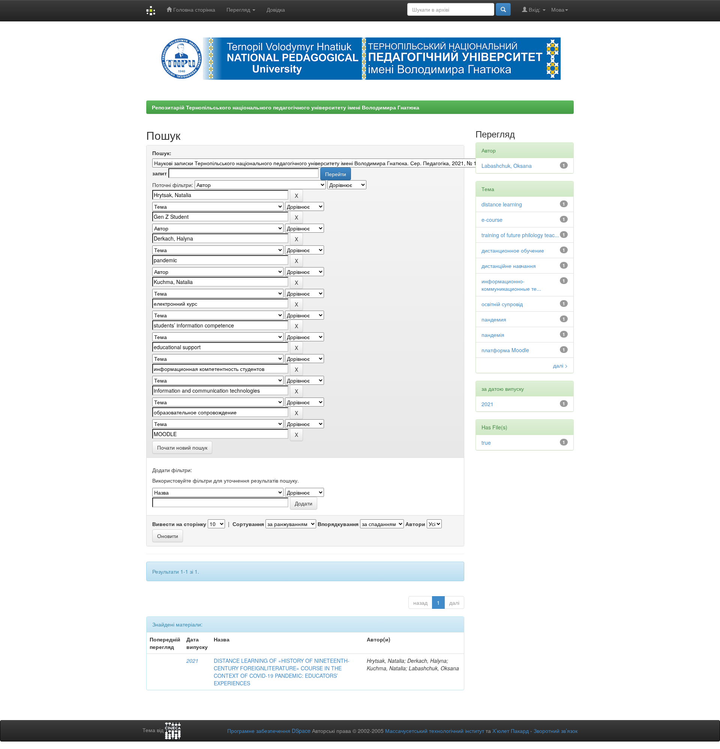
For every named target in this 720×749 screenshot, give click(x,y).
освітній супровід (502, 304)
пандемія (493, 334)
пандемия (494, 319)
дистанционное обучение (513, 250)
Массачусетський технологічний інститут (434, 730)
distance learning (502, 204)
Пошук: (161, 153)
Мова (557, 9)
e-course (492, 219)
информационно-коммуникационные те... (511, 284)
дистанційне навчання (509, 265)
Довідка (276, 9)
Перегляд (239, 9)
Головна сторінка (193, 9)
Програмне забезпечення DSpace (268, 730)
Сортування (248, 524)
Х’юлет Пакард (510, 730)
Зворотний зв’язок (556, 730)
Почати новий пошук (182, 447)
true (486, 442)
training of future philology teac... (520, 235)
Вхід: (534, 9)
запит (159, 173)
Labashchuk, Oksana (507, 165)
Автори (415, 524)
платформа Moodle (505, 350)
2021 (192, 660)
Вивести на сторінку (179, 524)
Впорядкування (338, 524)
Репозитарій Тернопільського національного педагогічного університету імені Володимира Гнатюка (285, 107)
